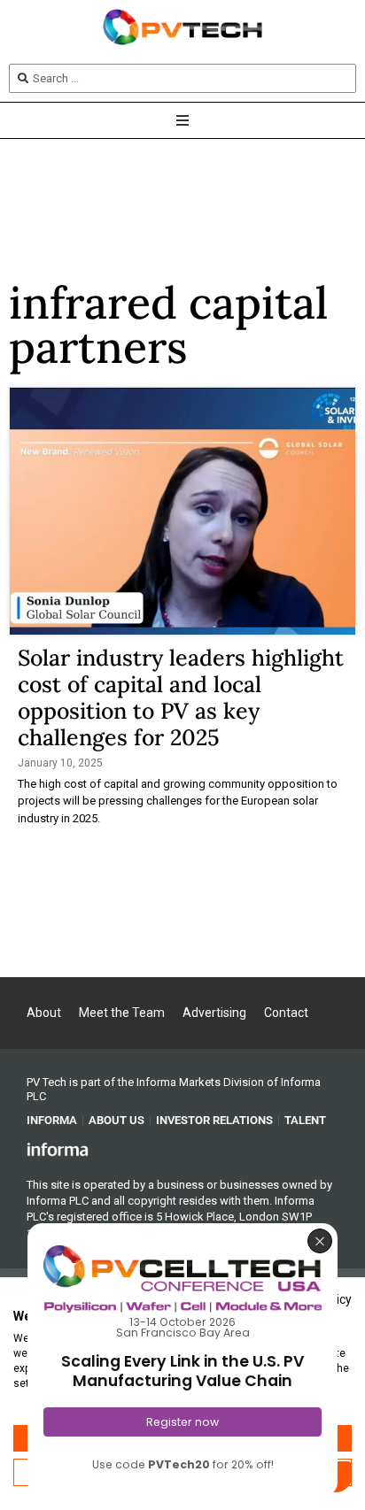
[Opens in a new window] (58, 1148)
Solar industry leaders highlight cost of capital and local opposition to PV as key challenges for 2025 (181, 697)
